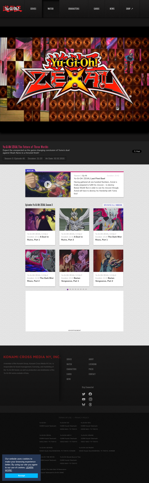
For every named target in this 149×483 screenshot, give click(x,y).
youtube (84, 399)
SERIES (69, 359)
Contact (92, 374)
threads (91, 404)
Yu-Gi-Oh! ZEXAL (89, 178)
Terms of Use (65, 418)
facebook (90, 394)
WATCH (69, 364)
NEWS (69, 379)
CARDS (69, 374)
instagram (91, 399)
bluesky (84, 404)
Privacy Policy (82, 418)
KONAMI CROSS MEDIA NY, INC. (32, 357)
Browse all (113, 205)
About (91, 359)
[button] (4, 127)
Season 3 (49, 205)
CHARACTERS (71, 369)
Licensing (93, 364)
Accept (21, 476)
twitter (84, 394)
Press (91, 369)
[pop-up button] (139, 127)
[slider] (74, 123)
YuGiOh (12, 8)
